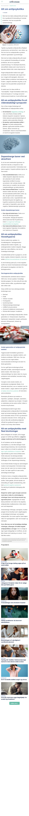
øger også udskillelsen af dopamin (11, 451)
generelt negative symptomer (12, 485)
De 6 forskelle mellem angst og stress (14, 679)
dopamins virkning (17, 111)
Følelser (3, 658)
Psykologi (3, 601)
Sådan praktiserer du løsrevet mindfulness (11, 621)
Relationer (4, 561)
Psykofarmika (13, 5)
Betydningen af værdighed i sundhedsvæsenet (10, 641)
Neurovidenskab (5, 5)
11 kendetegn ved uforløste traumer (13, 602)
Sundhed (3, 695)
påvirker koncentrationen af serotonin (16, 259)
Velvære (3, 619)
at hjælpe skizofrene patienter (10, 391)
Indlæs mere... (14, 703)
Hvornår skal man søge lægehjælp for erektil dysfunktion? (14, 698)
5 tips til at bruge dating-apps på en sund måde (13, 564)
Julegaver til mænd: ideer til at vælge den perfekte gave (14, 584)
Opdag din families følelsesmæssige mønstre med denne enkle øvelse (13, 661)
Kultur (3, 581)
